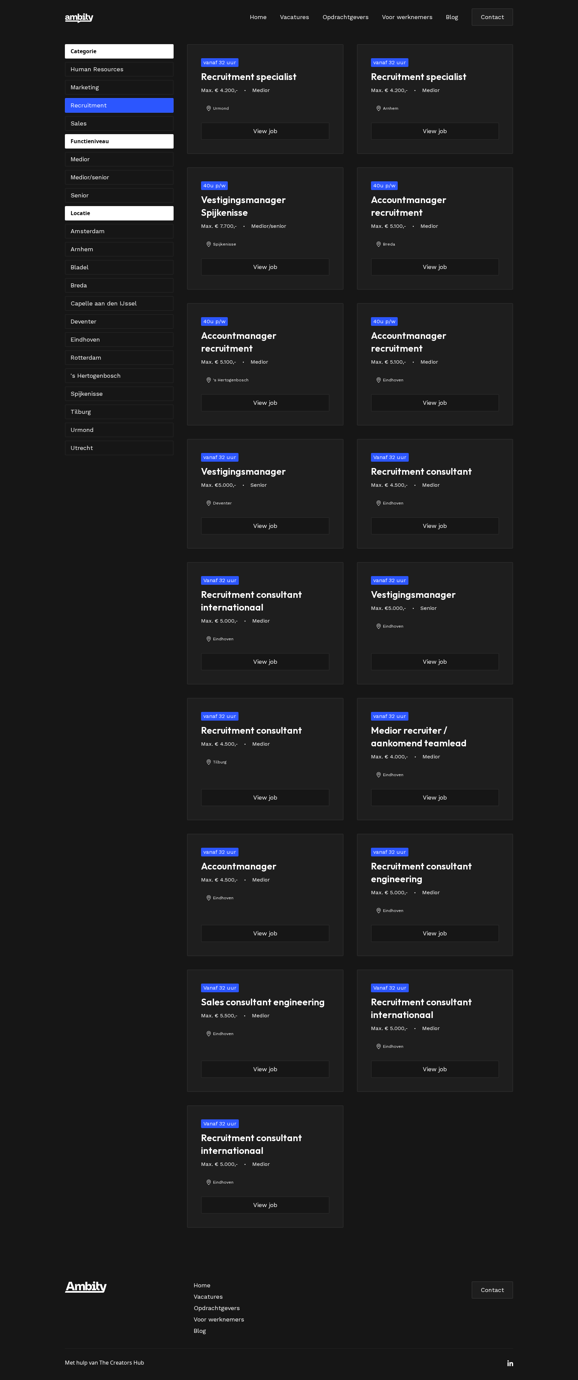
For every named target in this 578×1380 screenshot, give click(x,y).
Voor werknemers (407, 16)
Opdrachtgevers (345, 16)
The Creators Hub (121, 1362)
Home (258, 16)
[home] (138, 17)
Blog (452, 16)
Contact (492, 16)
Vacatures (294, 16)
